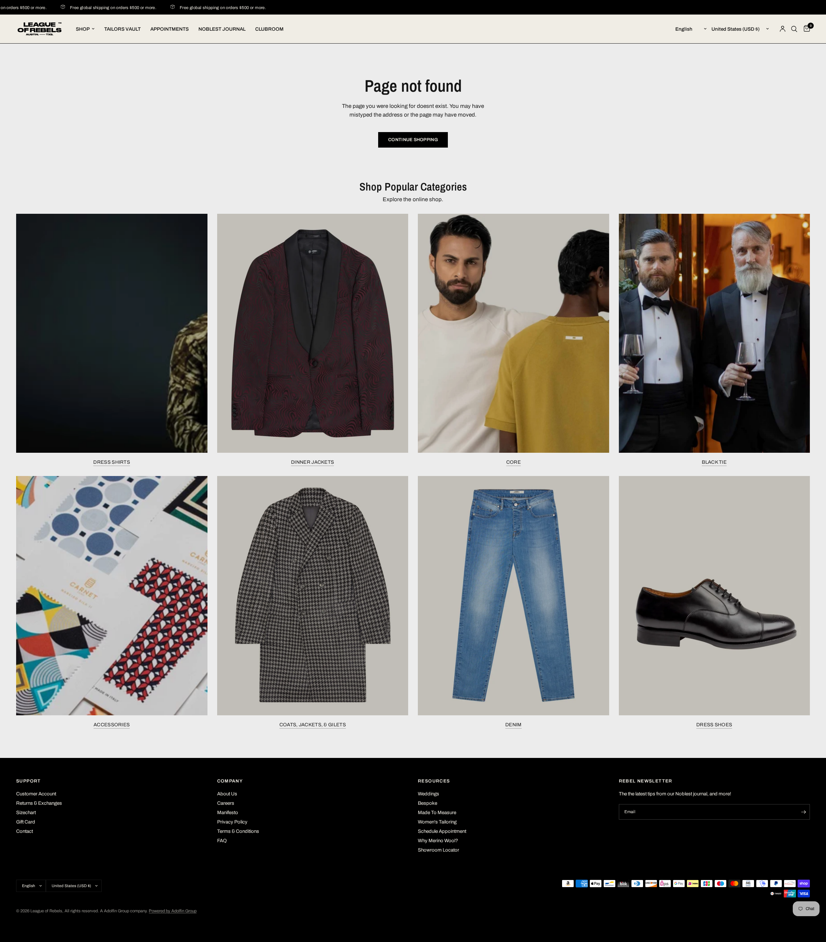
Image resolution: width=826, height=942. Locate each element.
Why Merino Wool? (438, 840)
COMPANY (230, 781)
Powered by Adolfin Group (172, 911)
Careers (225, 803)
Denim (513, 724)
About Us (227, 793)
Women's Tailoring (437, 821)
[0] (805, 29)
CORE (513, 462)
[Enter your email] (803, 812)
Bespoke (427, 803)
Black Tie (714, 462)
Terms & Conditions (238, 831)
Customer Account (36, 793)
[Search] (794, 29)
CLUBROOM (269, 29)
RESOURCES (434, 781)
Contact (24, 831)
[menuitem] (85, 29)
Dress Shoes (714, 724)
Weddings (428, 793)
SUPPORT (28, 781)
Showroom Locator (438, 850)
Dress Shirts (111, 462)
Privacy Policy (232, 821)
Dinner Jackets (312, 462)
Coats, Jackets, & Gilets (312, 724)
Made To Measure (437, 812)
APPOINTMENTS (169, 29)
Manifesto (227, 812)
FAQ (222, 840)
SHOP (83, 29)
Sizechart (26, 812)
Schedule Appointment (442, 831)
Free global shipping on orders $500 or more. (100, 7)
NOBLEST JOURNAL (222, 29)
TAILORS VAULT (122, 29)
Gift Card (25, 821)
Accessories (112, 724)
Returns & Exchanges (39, 803)
